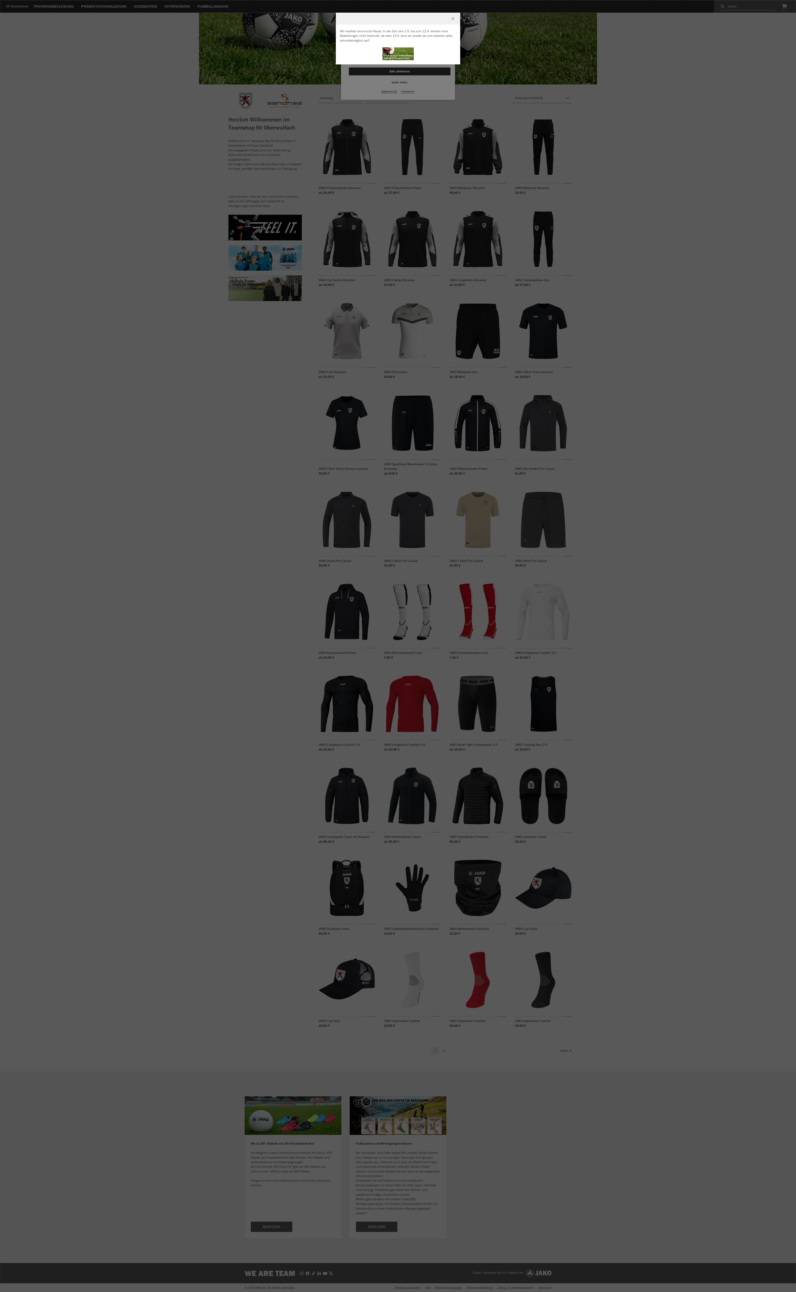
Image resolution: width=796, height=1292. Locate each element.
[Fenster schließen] (453, 19)
